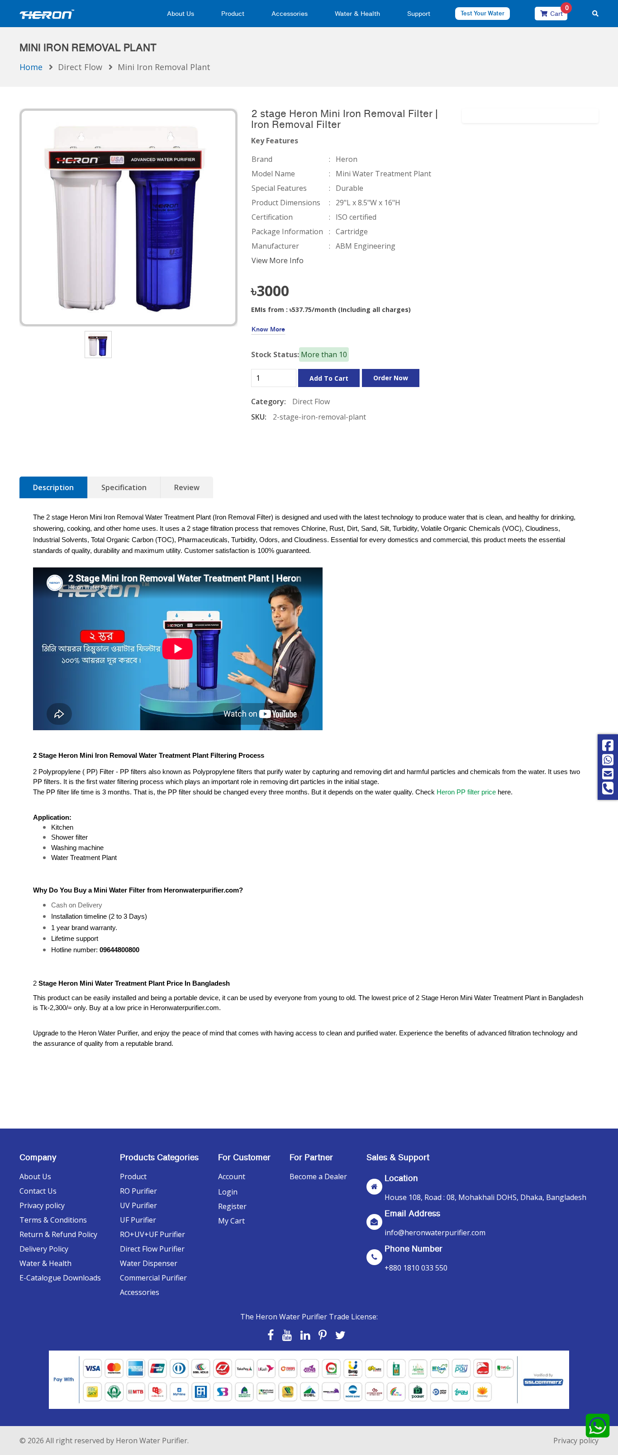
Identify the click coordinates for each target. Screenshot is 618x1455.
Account (231, 1176)
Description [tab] (53, 487)
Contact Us (38, 1191)
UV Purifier (138, 1205)
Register (232, 1206)
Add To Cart (328, 378)
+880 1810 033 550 (416, 1268)
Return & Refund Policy (58, 1234)
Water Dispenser (148, 1263)
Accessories (289, 13)
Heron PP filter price (466, 792)
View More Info (278, 260)
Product (232, 13)
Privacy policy (42, 1205)
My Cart (231, 1221)
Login (228, 1192)
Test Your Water (482, 13)
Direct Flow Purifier (152, 1249)
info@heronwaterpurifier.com (435, 1233)
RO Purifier (138, 1191)
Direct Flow (80, 66)
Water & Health (357, 13)
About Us (180, 13)
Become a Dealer (318, 1176)
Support (418, 13)
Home (31, 66)
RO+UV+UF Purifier (152, 1234)
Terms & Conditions (53, 1220)
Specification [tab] (124, 487)
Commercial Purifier (153, 1278)
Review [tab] (187, 487)
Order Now (390, 377)
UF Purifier (138, 1220)
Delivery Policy (43, 1249)
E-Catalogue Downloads (60, 1278)
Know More (268, 329)
